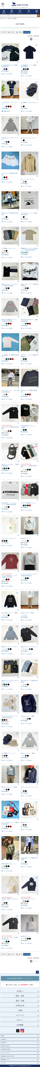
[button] (38, 39)
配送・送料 (20, 996)
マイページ (28, 12)
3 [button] (35, 39)
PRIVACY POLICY (5, 1046)
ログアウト (3, 1063)
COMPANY (3, 1039)
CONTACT (3, 1042)
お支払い (20, 991)
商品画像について (5, 1059)
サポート (20, 1020)
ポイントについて (5, 1053)
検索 (38, 15)
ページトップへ (37, 972)
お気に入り (20, 12)
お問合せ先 (20, 1005)
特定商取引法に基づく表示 (7, 1056)
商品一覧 (12, 12)
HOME (2, 18)
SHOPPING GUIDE (5, 1049)
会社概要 (20, 1025)
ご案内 (20, 1010)
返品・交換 (20, 1001)
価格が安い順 (11, 32)
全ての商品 (8, 18)
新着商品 (4, 12)
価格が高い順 (19, 32)
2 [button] (33, 39)
